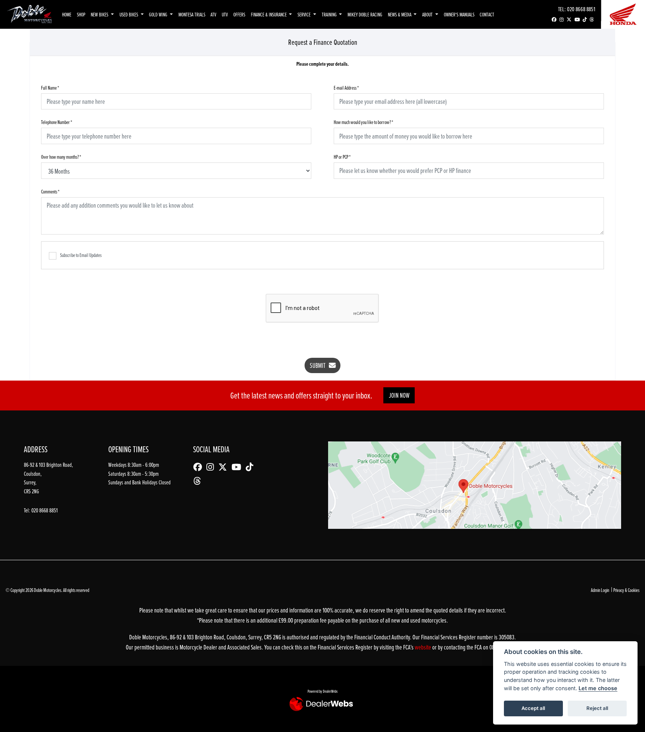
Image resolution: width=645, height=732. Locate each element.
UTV (225, 14)
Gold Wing (158, 14)
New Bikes (100, 14)
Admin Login (600, 589)
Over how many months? (61, 156)
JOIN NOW (399, 395)
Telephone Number (56, 121)
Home (66, 14)
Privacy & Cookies (626, 589)
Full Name (50, 87)
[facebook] (554, 20)
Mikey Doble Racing (365, 14)
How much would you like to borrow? (363, 121)
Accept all (533, 708)
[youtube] (577, 20)
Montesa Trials (191, 14)
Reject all (597, 708)
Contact (487, 14)
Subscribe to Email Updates (81, 254)
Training (330, 14)
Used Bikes (129, 14)
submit (319, 365)
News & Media (400, 14)
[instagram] (561, 20)
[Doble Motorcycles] (29, 13)
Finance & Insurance (269, 14)
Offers (239, 14)
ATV (213, 14)
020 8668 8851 (581, 8)
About (428, 14)
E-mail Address (346, 87)
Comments (50, 191)
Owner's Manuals (459, 14)
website (423, 647)
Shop (81, 14)
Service (304, 14)
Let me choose (598, 688)
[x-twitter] (569, 20)
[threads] (591, 20)
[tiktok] (584, 20)
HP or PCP (342, 156)
